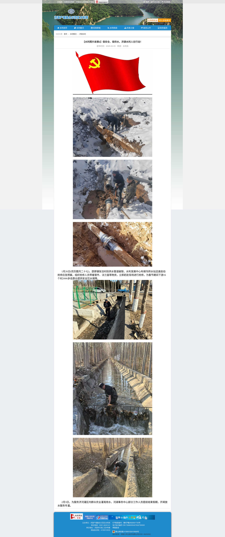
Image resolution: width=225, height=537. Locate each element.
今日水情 (156, 2)
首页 (65, 34)
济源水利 (82, 34)
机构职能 (97, 27)
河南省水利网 (69, 2)
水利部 (59, 2)
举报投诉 (115, 527)
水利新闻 (113, 27)
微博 (147, 2)
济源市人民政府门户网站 (85, 2)
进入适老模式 (164, 20)
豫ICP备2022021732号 (131, 522)
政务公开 (147, 27)
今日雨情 (166, 2)
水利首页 (63, 27)
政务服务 (163, 27)
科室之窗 (130, 27)
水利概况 (80, 27)
